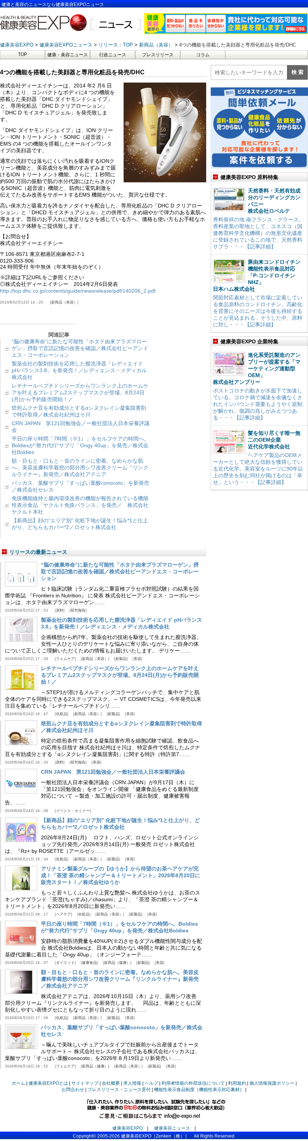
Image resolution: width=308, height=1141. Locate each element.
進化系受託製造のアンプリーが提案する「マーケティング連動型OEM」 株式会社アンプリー (256, 368)
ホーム (18, 1083)
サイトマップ (84, 1083)
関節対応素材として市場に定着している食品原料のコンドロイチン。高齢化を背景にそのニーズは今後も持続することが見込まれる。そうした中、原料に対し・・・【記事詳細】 (257, 311)
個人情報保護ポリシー (271, 1083)
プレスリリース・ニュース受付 (119, 1089)
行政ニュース (112, 54)
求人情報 (132, 1083)
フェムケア (65, 659)
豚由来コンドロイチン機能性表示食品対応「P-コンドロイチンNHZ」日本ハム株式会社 (256, 275)
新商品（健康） (117, 963)
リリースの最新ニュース (38, 552)
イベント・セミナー (73, 811)
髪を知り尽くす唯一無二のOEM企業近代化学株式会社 (274, 439)
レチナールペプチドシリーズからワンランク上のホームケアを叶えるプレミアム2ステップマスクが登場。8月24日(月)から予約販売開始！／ (80, 392)
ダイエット (65, 963)
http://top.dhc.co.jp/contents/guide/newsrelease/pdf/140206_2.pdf (78, 291)
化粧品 (61, 714)
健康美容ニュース (172, 1128)
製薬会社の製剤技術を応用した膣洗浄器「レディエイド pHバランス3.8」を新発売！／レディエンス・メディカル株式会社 (79, 370)
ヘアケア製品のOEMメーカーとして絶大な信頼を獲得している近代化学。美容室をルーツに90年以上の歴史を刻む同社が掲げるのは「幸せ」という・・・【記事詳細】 (258, 468)
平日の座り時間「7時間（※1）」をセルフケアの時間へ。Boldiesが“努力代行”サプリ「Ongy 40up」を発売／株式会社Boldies (80, 445)
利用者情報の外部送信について (193, 1083)
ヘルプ (151, 1083)
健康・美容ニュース (67, 54)
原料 (59, 610)
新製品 (121, 659)
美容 (137, 659)
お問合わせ (73, 1089)
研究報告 (78, 610)
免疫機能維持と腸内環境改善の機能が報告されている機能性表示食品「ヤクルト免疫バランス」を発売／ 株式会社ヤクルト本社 (80, 505)
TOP (22, 54)
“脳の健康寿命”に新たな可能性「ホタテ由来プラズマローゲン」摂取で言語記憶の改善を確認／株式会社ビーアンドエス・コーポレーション (80, 348)
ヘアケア (63, 914)
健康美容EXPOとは (48, 1083)
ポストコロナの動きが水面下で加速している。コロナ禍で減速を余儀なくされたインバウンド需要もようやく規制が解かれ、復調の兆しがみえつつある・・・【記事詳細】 (257, 404)
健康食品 (89, 963)
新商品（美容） (64, 302)
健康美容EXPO (127, 1128)
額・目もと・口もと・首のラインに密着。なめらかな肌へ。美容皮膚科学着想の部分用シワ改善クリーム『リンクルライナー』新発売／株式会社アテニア (80, 467)
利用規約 (237, 1083)
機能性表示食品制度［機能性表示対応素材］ (199, 1089)
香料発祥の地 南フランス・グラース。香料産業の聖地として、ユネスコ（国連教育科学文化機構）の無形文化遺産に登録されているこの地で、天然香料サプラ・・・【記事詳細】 (258, 233)
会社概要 (111, 1083)
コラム (203, 54)
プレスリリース (158, 54)
